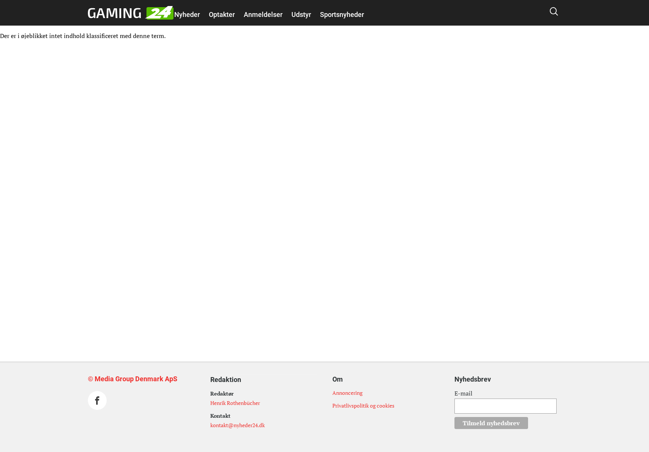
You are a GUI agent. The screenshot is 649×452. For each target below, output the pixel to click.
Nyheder (187, 14)
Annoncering (347, 392)
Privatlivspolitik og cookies (363, 405)
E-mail (463, 393)
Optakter (222, 14)
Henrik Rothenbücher (235, 402)
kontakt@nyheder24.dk (237, 425)
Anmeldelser (263, 14)
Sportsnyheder (342, 14)
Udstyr (301, 14)
